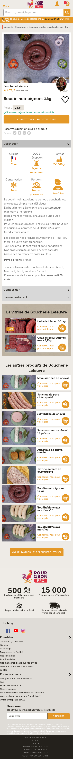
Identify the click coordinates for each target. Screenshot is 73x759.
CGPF (34, 744)
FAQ (2, 682)
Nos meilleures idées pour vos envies (18, 663)
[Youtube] (16, 630)
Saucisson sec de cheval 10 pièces (52, 432)
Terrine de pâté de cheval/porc (49, 470)
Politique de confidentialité (40, 733)
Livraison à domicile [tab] (16, 297)
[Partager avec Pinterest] (24, 133)
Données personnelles (34, 753)
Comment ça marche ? (11, 641)
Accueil (8, 27)
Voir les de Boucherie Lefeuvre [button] (36, 552)
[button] (37, 119)
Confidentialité (44, 724)
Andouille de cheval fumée (50, 451)
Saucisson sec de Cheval (53, 378)
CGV (34, 741)
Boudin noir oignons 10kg (50, 490)
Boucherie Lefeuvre (16, 86)
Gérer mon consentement (35, 756)
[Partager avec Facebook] (19, 133)
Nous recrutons (8, 689)
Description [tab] (11, 143)
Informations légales (34, 747)
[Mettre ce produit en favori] (65, 100)
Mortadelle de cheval (51, 413)
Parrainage (5, 649)
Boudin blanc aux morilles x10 (48, 509)
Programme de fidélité (11, 652)
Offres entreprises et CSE (12, 700)
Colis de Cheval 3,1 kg (51, 321)
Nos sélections (7, 656)
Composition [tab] (12, 289)
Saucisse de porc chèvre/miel (48, 396)
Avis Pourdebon (8, 659)
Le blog (3, 670)
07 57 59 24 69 (52, 19)
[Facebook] (8, 630)
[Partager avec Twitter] (14, 133)
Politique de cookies (34, 750)
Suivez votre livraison (11, 685)
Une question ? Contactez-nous (16, 678)
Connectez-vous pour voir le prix (36, 119)
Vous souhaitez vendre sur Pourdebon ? (20, 696)
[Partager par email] (29, 133)
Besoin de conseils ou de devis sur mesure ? (22, 693)
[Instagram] (23, 630)
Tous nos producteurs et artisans (16, 666)
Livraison (4, 645)
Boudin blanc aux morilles (48, 528)
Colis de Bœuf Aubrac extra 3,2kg (51, 339)
